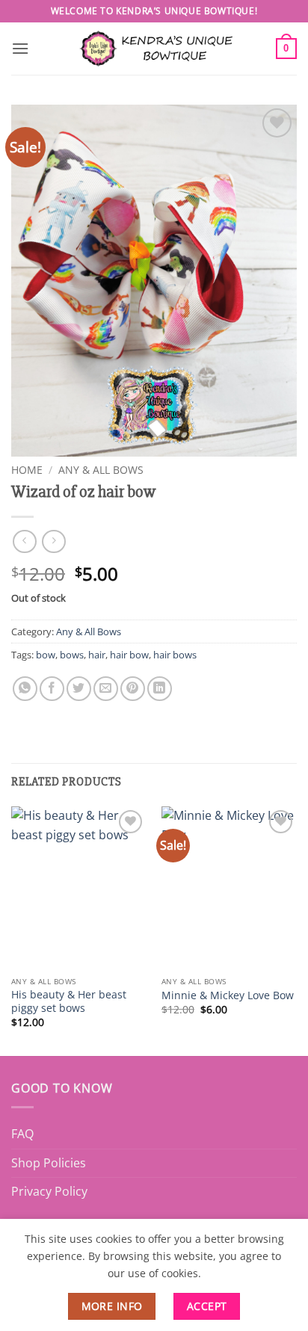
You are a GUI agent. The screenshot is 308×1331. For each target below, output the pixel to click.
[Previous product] (53, 541)
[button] (20, 48)
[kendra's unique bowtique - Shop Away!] (154, 48)
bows (72, 654)
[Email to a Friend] (105, 688)
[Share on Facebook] (52, 688)
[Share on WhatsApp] (25, 688)
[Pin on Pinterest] (132, 688)
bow (45, 654)
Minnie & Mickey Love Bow (227, 995)
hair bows (175, 654)
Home (27, 470)
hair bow (129, 654)
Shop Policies (48, 1163)
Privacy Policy (49, 1191)
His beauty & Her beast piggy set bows (68, 1001)
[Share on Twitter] (79, 688)
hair (96, 654)
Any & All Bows (101, 470)
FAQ (22, 1133)
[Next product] (24, 541)
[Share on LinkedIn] (159, 688)
